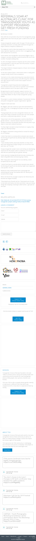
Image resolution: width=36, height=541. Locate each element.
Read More (7, 450)
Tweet (2, 193)
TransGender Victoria (12, 472)
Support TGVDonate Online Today (18, 299)
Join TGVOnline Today (18, 319)
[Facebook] (7, 242)
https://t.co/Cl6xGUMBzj (12, 462)
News (6, 30)
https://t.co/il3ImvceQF (12, 521)
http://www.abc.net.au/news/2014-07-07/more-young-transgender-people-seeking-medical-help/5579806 (16, 200)
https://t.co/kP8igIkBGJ (12, 482)
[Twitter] (4, 242)
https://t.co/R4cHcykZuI (12, 497)
